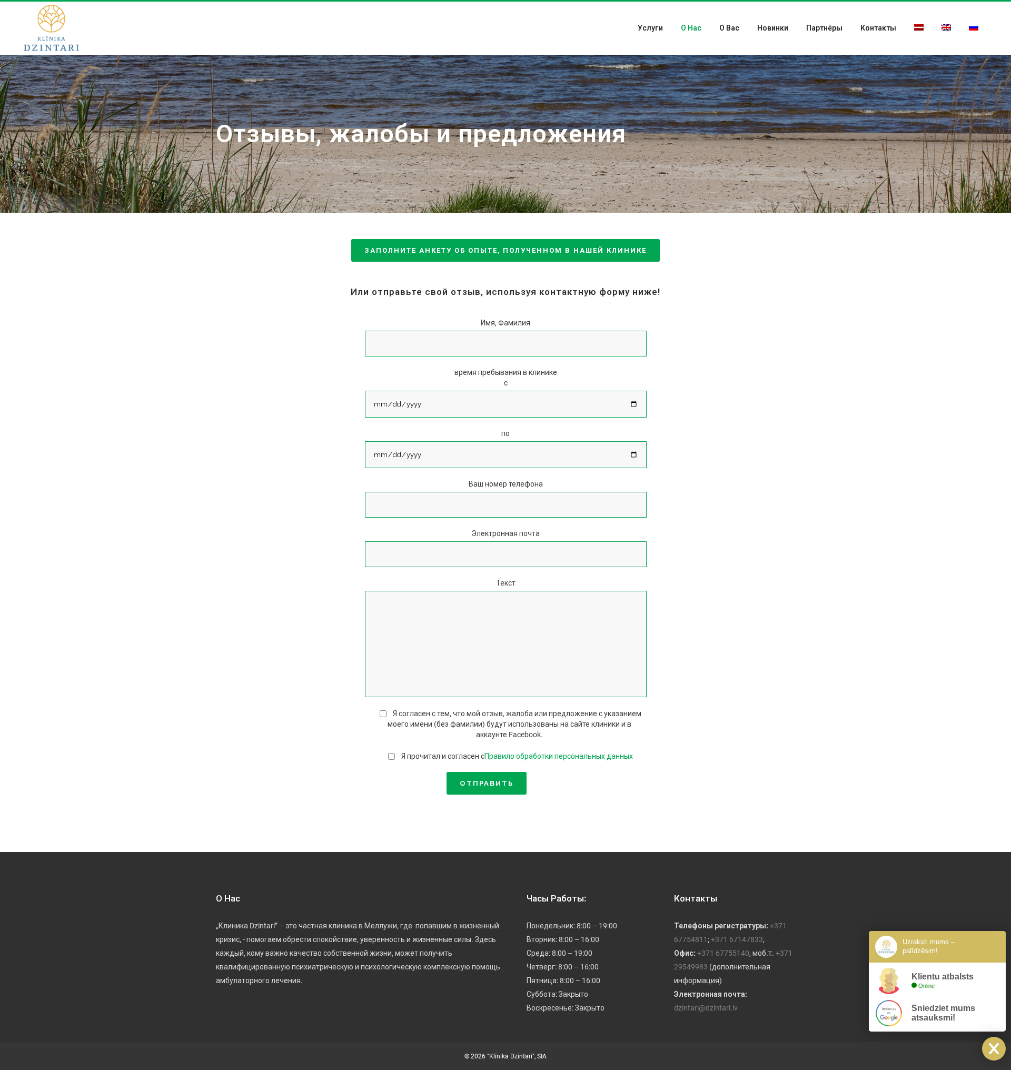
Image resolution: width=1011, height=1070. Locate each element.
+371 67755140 (723, 953)
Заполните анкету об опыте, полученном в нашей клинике (505, 250)
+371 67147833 (737, 939)
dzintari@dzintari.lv (706, 1008)
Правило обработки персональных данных (558, 756)
